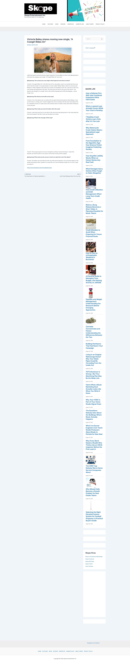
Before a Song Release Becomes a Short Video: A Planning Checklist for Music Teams (94, 209)
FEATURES (45, 651)
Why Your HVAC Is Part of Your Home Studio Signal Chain (93, 402)
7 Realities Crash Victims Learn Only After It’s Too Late (93, 119)
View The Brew (89, 566)
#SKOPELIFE (62, 651)
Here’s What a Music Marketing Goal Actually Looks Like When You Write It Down (94, 389)
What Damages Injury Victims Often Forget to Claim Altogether (94, 171)
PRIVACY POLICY (88, 651)
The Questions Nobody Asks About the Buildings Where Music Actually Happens (94, 415)
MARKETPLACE (70, 651)
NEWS (50, 651)
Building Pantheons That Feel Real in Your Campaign (94, 346)
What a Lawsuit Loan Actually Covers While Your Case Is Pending (94, 109)
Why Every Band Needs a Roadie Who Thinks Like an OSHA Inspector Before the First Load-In (94, 445)
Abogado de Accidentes (93, 643)
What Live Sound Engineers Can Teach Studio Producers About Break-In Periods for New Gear (94, 430)
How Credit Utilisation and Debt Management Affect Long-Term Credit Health (94, 194)
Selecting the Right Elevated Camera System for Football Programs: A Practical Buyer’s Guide (94, 516)
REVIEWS (55, 651)
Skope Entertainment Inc (34, 15)
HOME (39, 651)
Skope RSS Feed (89, 561)
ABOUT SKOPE (79, 651)
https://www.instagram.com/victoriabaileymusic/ (39, 168)
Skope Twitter (89, 564)
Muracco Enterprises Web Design (93, 557)
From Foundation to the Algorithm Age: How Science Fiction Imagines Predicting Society (94, 145)
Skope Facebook (89, 559)
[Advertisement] (95, 594)
